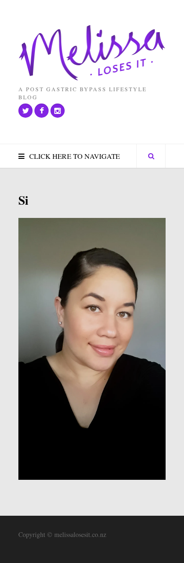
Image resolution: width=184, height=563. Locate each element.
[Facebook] (41, 111)
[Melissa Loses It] (92, 53)
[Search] (151, 156)
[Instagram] (57, 111)
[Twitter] (25, 111)
